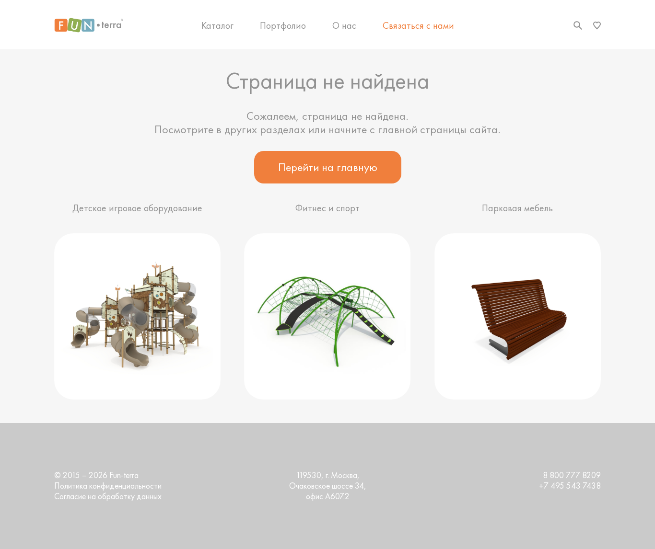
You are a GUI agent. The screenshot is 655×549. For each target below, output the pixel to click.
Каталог (217, 25)
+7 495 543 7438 (570, 485)
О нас (344, 25)
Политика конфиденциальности (108, 485)
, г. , (327, 486)
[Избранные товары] (597, 25)
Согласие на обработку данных (108, 496)
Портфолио (283, 25)
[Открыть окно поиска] (578, 25)
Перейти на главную (327, 167)
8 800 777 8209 (572, 475)
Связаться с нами (418, 25)
